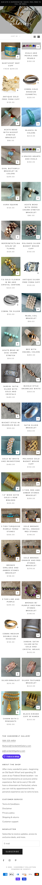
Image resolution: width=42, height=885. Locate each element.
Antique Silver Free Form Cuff (31, 281)
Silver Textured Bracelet (31, 681)
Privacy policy (8, 813)
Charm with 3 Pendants (11, 720)
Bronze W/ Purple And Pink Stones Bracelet (31, 606)
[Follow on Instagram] (9, 860)
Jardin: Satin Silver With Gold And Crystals (10, 390)
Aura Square (10, 204)
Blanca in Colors (31, 131)
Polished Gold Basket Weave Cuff (31, 461)
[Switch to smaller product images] (39, 36)
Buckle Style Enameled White (31, 387)
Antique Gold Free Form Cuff (11, 98)
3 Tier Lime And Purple (11, 600)
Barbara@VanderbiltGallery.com (16, 746)
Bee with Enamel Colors (31, 350)
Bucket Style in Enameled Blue (11, 424)
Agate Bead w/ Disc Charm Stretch (10, 352)
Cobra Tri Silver (10, 311)
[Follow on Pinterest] (15, 860)
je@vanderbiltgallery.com (13, 751)
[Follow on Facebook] (3, 860)
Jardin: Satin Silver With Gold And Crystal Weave (31, 645)
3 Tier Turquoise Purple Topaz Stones (10, 528)
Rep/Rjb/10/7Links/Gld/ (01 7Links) (11, 245)
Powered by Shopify (21, 869)
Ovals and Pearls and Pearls (31, 55)
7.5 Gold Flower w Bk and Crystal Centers (10, 282)
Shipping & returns (10, 817)
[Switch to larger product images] (35, 36)
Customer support (10, 821)
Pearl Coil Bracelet (31, 317)
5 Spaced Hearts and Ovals (31, 157)
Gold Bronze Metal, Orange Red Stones (31, 528)
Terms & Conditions (10, 804)
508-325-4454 (9, 740)
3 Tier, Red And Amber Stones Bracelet (31, 492)
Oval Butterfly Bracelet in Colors (11, 171)
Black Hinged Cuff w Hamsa (31, 715)
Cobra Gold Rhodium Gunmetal (31, 91)
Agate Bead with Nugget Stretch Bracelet (10, 133)
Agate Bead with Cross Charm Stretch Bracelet (31, 208)
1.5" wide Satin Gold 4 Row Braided (10, 497)
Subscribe (12, 851)
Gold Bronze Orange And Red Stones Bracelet (31, 561)
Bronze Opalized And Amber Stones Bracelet (11, 569)
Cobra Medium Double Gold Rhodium (11, 636)
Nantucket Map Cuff (11, 64)
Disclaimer (7, 808)
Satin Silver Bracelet (31, 426)
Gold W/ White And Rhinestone (10, 460)
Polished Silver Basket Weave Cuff (31, 245)
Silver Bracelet (11, 680)
